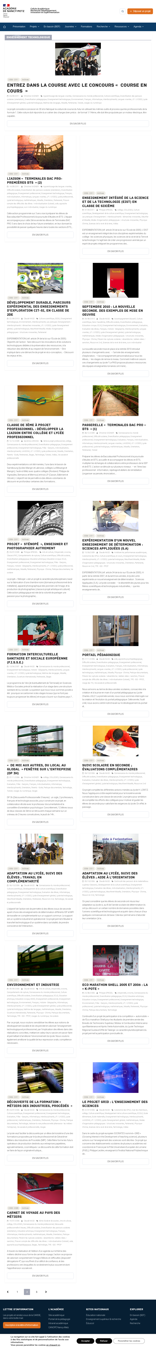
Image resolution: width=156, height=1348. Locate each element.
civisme (64, 989)
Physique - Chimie (89, 339)
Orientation (48, 200)
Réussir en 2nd (96, 343)
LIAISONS (26, 451)
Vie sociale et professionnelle (105, 683)
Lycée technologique (34, 103)
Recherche (135, 1323)
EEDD (57, 319)
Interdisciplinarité (110, 99)
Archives (25, 80)
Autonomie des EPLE (90, 556)
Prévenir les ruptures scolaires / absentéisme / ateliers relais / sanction (109, 676)
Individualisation (13, 197)
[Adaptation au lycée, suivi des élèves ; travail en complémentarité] (40, 835)
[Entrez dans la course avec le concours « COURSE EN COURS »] (78, 44)
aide (115, 659)
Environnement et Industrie (33, 985)
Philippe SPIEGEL (106, 210)
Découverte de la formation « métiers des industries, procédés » (39, 1104)
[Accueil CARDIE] (31, 12)
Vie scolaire (54, 1016)
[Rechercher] (123, 11)
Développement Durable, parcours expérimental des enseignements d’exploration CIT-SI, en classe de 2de (39, 309)
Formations (86, 26)
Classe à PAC (12, 555)
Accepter (85, 1340)
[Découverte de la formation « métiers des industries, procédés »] (40, 1064)
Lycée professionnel (65, 197)
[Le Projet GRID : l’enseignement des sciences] (115, 1064)
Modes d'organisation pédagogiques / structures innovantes (115, 220)
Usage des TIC (88, 683)
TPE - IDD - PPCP (101, 566)
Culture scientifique (111, 96)
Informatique (97, 99)
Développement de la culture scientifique (108, 213)
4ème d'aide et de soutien (49, 1221)
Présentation (19, 26)
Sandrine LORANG (31, 441)
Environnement (77, 99)
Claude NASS (29, 319)
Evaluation (143, 325)
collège (120, 210)
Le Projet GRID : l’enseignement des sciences (115, 1104)
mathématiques (30, 200)
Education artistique (38, 559)
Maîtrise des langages (51, 103)
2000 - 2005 (13, 1208)
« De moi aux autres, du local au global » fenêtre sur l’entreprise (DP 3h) (39, 769)
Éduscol (90, 1323)
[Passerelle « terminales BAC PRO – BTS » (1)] (115, 387)
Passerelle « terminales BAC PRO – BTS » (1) (114, 427)
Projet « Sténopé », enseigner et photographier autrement (37, 546)
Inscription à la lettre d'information (21, 1325)
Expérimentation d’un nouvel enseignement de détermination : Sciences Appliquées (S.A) (112, 544)
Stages (31, 455)
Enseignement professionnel (29, 193)
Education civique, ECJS (92, 325)
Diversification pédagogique (36, 99)
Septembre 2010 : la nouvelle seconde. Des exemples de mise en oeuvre (112, 311)
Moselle (64, 103)
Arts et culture (47, 552)
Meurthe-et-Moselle (37, 329)
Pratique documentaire (61, 569)
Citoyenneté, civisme (62, 552)
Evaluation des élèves (90, 329)
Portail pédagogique (101, 655)
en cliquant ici (53, 1345)
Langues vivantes (124, 99)
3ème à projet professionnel (54, 441)
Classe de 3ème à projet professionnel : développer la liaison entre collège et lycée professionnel (35, 431)
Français (87, 99)
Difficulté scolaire (13, 190)
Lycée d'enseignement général (112, 332)
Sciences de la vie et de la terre (100, 224)
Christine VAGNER (31, 96)
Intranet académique (58, 1323)
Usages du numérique (92, 103)
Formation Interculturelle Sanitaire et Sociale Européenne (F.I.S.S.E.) (37, 658)
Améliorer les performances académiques (130, 552)
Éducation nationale (95, 1315)
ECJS (56, 996)
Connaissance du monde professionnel (88, 96)
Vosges (34, 791)
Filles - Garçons (48, 448)
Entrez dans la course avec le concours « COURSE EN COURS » (77, 88)
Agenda (133, 1319)
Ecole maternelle (98, 1117)
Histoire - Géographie (116, 329)
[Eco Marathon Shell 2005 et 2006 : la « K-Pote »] (115, 947)
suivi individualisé (31, 207)
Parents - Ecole (12, 455)
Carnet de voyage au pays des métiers (33, 1215)
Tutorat (80, 103)
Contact (17, 35)
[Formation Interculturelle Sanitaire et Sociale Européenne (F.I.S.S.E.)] (40, 617)
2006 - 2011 (13, 80)
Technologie (39, 455)
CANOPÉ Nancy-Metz (58, 1327)
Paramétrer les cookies (129, 1340)
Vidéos (115, 224)
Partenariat (72, 103)
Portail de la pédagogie (59, 1319)
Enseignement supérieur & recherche (103, 1319)
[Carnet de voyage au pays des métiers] (40, 1175)
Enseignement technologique (59, 99)
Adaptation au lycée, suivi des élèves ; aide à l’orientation (110, 875)
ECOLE (140, 1113)
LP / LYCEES (137, 99)
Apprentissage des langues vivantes (57, 96)
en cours (119, 556)
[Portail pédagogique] (115, 617)
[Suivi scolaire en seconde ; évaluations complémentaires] (115, 727)
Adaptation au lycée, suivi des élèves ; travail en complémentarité (34, 877)
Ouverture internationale (26, 677)
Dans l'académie (98, 322)
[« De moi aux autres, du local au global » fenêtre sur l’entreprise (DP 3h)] (40, 727)
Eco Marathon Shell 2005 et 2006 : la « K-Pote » (115, 987)
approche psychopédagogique (130, 659)
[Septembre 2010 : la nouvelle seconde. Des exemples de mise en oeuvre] (115, 264)
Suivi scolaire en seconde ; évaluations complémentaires (110, 767)
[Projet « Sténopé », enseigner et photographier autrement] (40, 502)
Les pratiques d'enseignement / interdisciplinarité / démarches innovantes (111, 217)
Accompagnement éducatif (125, 319)
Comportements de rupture (29, 555)
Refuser (104, 1340)
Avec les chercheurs (139, 1110)
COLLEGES (128, 210)
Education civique (22, 999)
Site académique (56, 1315)
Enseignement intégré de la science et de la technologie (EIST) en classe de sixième (115, 202)
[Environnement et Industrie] (40, 947)
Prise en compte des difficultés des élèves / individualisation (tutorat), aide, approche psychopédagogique (38, 203)
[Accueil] (7, 27)
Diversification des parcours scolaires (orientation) (40, 190)
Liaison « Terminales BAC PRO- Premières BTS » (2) (34, 181)
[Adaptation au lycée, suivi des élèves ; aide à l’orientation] (115, 835)
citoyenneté (55, 989)
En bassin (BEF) (52, 26)
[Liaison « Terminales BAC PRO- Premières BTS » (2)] (40, 137)
